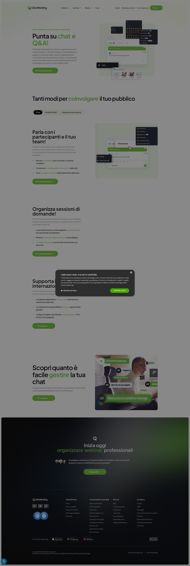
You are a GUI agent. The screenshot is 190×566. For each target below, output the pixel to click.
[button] (69, 290)
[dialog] (95, 283)
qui (73, 285)
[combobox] (131, 272)
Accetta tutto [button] (119, 290)
